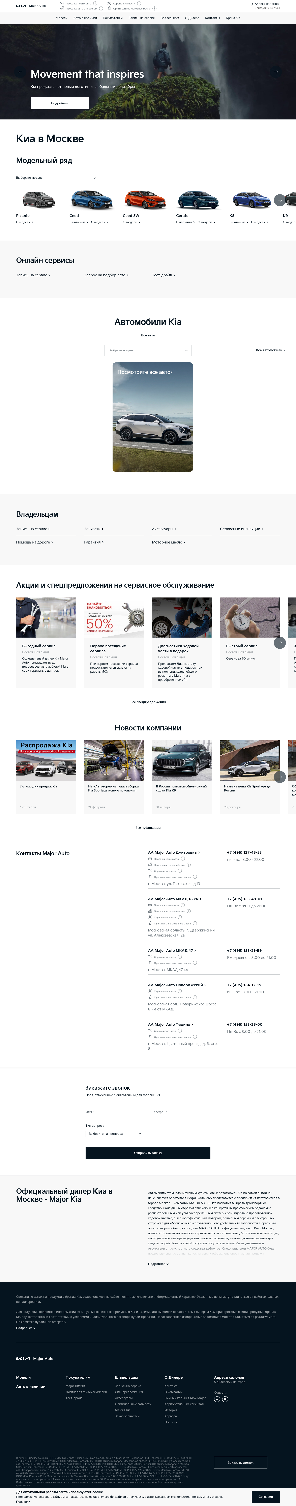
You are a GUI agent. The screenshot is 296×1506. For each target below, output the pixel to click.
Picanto (23, 216)
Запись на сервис (142, 18)
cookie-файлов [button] (115, 1497)
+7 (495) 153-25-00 (245, 1025)
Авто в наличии (85, 18)
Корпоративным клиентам (184, 1404)
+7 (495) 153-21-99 (244, 951)
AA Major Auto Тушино (169, 1025)
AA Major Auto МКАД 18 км (173, 899)
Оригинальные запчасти (133, 1404)
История (171, 1410)
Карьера (171, 1416)
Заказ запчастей (127, 1416)
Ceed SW (131, 216)
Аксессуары (124, 1398)
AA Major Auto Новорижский (175, 985)
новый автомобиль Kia (225, 1193)
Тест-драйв (74, 1398)
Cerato (182, 216)
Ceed (74, 216)
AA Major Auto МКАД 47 (170, 951)
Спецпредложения (129, 1392)
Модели (61, 18)
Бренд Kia (233, 18)
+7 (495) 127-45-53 (244, 852)
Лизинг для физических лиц (86, 1392)
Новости (171, 1422)
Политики (23, 1501)
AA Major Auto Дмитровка (172, 852)
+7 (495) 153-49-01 (244, 899)
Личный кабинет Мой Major (185, 1398)
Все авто (148, 335)
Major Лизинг (75, 1386)
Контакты (212, 18)
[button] (20, 72)
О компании (173, 1392)
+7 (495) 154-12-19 (244, 985)
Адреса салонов (229, 1377)
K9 (285, 216)
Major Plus (122, 1410)
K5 (232, 216)
